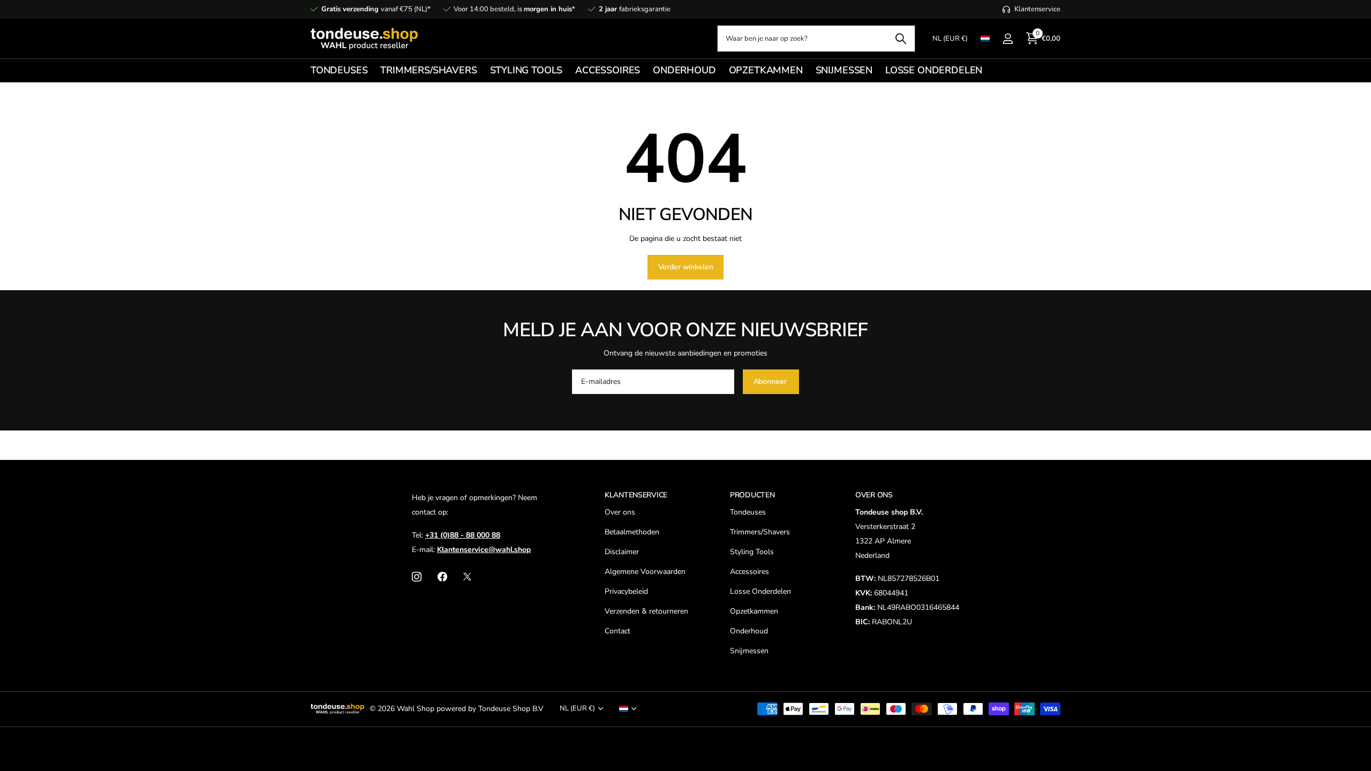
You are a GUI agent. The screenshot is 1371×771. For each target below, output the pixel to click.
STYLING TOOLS (526, 70)
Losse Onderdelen (760, 591)
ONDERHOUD (684, 70)
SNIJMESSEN (844, 70)
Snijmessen (749, 651)
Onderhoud (749, 631)
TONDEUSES (339, 70)
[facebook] (442, 576)
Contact (617, 631)
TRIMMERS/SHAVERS (428, 70)
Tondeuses (748, 512)
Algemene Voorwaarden (645, 571)
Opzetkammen (754, 611)
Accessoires (749, 571)
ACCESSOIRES (607, 70)
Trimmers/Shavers (760, 532)
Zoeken (900, 38)
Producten (752, 495)
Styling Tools (752, 552)
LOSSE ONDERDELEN (933, 70)
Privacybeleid (626, 591)
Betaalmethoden (632, 532)
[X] (467, 576)
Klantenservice (636, 495)
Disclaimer (622, 552)
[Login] (1008, 39)
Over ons (620, 512)
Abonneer (771, 381)
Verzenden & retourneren (646, 611)
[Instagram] (416, 576)
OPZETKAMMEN (766, 70)
